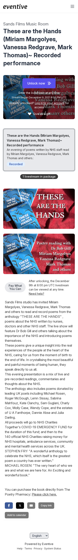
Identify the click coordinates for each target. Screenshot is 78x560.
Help (20, 548)
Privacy (38, 548)
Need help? (36, 293)
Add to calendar (16, 515)
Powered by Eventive (39, 544)
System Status (52, 548)
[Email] (31, 505)
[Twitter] (20, 505)
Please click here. (44, 494)
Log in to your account (49, 103)
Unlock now (36, 83)
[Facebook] (9, 505)
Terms (28, 548)
